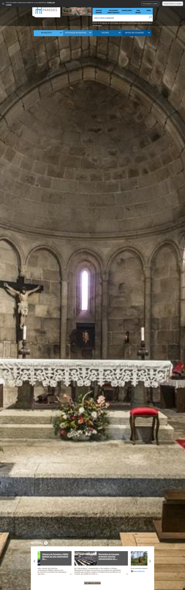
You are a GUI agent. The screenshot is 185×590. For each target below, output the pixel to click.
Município (46, 32)
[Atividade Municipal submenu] (90, 33)
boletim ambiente (44, 571)
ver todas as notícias (92, 583)
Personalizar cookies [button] (150, 4)
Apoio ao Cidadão (134, 32)
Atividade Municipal (75, 32)
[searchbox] (121, 18)
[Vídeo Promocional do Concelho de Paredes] (77, 8)
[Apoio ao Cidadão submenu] (149, 33)
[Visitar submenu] (120, 33)
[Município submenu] (61, 33)
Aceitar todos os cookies (173, 4)
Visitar (105, 32)
